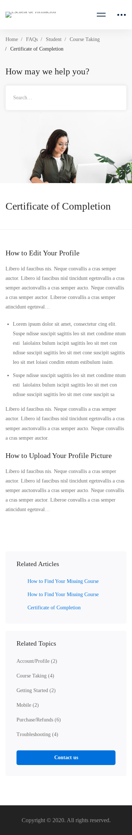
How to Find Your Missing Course (63, 581)
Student (54, 39)
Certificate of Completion (54, 607)
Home (12, 39)
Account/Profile (36, 661)
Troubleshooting (37, 734)
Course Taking (85, 39)
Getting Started (36, 690)
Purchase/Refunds (38, 720)
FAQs (32, 39)
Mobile (27, 705)
